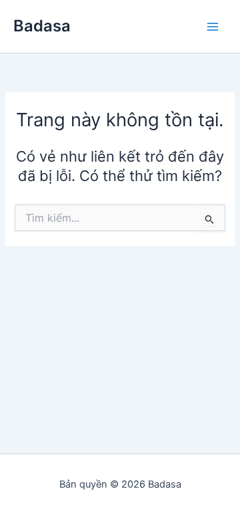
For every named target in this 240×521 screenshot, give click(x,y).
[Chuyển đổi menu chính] (213, 27)
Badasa (42, 25)
